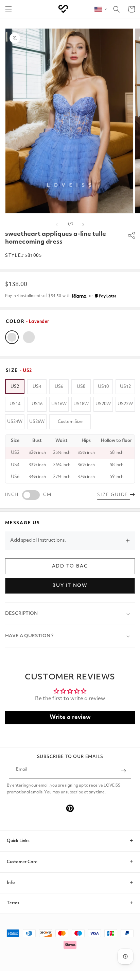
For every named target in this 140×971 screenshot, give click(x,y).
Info (11, 883)
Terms (13, 903)
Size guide (113, 495)
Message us (22, 523)
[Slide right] (83, 224)
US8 (81, 386)
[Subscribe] (123, 771)
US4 (37, 386)
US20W (103, 404)
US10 (103, 386)
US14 (15, 404)
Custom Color (29, 337)
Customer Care (22, 862)
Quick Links (18, 841)
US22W (125, 404)
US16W (59, 404)
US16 (37, 404)
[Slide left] (57, 224)
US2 (15, 386)
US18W (81, 404)
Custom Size (70, 421)
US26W (37, 421)
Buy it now (70, 585)
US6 (59, 386)
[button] (8, 9)
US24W (14, 421)
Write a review (70, 717)
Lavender (12, 337)
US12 (125, 386)
